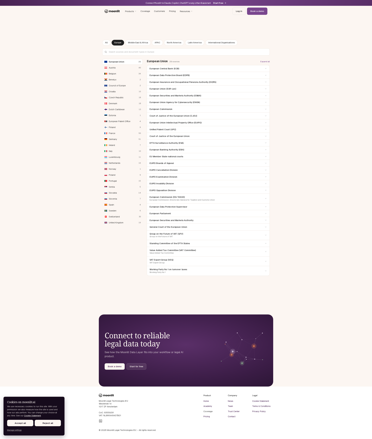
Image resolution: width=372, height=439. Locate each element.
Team (230, 406)
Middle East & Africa (138, 42)
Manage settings (14, 430)
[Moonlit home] (112, 11)
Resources (185, 11)
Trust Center (234, 411)
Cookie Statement (260, 401)
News (230, 401)
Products (129, 11)
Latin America (195, 42)
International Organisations (221, 42)
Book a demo (257, 11)
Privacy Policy (259, 411)
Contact (231, 416)
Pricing (172, 11)
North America (174, 42)
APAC (157, 42)
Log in (239, 11)
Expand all (265, 61)
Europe (117, 42)
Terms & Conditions (261, 406)
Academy (207, 406)
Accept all (20, 423)
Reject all (48, 423)
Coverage (145, 11)
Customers (159, 11)
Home (206, 401)
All (106, 42)
